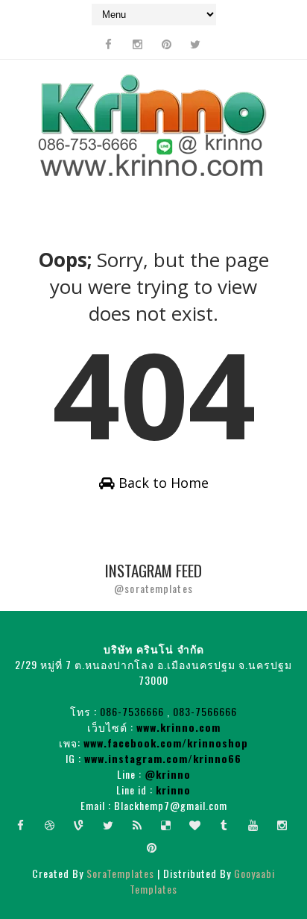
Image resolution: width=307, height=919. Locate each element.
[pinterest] (166, 44)
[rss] (137, 824)
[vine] (79, 824)
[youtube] (253, 824)
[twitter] (195, 44)
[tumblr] (224, 824)
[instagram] (137, 44)
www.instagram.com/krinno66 (162, 758)
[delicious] (166, 824)
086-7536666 (132, 711)
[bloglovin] (195, 824)
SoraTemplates (120, 873)
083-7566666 (205, 711)
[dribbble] (50, 824)
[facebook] (108, 44)
